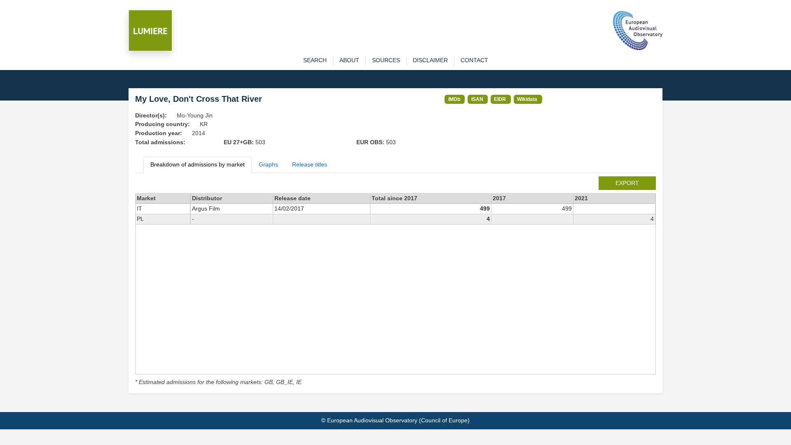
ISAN (477, 99)
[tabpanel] (395, 281)
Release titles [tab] (309, 164)
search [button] (315, 60)
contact (474, 60)
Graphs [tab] (268, 164)
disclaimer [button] (430, 60)
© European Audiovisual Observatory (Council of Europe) (395, 420)
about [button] (349, 60)
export (627, 183)
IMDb (454, 99)
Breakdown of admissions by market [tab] (197, 164)
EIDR (500, 99)
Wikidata (527, 99)
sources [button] (386, 60)
